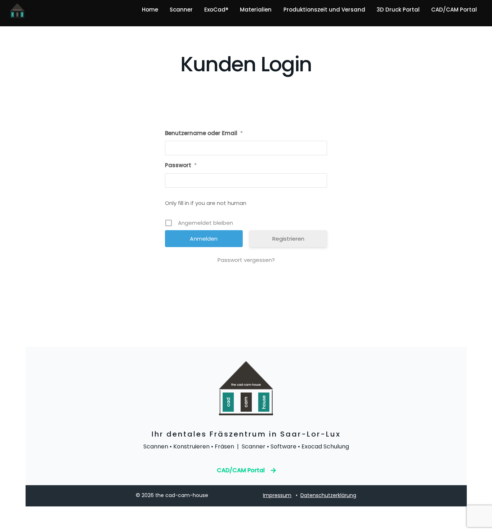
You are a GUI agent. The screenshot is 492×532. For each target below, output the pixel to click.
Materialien (256, 9)
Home (150, 9)
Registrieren (288, 238)
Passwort (181, 165)
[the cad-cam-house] (17, 14)
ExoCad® (216, 9)
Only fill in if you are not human (205, 203)
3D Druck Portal (398, 9)
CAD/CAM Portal (454, 9)
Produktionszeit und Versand (324, 9)
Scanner (181, 9)
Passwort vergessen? (246, 260)
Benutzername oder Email (204, 133)
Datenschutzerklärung (328, 495)
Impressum (277, 495)
